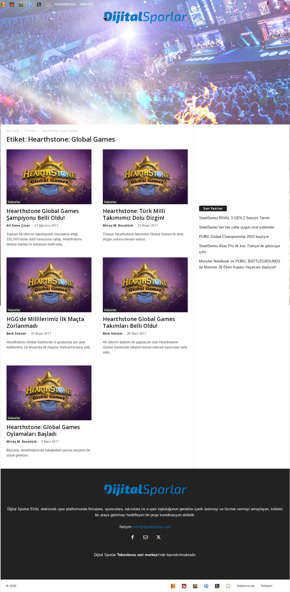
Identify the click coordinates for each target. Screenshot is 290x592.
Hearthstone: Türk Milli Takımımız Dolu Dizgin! (134, 214)
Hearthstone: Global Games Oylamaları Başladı (43, 430)
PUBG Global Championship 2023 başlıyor (234, 236)
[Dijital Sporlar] (145, 17)
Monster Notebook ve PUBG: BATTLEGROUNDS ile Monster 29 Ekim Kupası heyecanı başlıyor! (239, 264)
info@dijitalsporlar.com (152, 527)
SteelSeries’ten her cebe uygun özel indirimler (236, 227)
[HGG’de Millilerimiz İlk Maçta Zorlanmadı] (49, 284)
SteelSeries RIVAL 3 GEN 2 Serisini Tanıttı (234, 218)
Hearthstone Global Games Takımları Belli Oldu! (139, 322)
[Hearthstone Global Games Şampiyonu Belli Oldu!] (49, 176)
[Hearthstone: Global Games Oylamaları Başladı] (49, 392)
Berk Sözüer (16, 333)
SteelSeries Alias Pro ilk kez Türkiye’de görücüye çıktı (239, 249)
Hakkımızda (65, 4)
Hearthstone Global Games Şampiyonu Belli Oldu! (43, 214)
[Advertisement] (145, 82)
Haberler (14, 202)
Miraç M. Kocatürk (118, 225)
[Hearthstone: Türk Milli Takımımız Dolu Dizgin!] (145, 176)
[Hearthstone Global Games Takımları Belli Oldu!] (145, 284)
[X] (285, 4)
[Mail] (276, 4)
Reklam (86, 4)
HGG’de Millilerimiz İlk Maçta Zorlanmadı (45, 322)
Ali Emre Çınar (18, 225)
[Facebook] (268, 4)
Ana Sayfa (13, 131)
